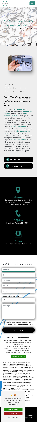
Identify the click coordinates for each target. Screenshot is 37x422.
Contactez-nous (16, 166)
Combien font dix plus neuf (12, 296)
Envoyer (20, 330)
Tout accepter (13, 409)
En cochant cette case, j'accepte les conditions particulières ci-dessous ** (18, 323)
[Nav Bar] (32, 3)
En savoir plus (15, 159)
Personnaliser (13, 417)
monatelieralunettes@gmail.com (18, 244)
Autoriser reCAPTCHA (18, 356)
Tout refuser (13, 413)
